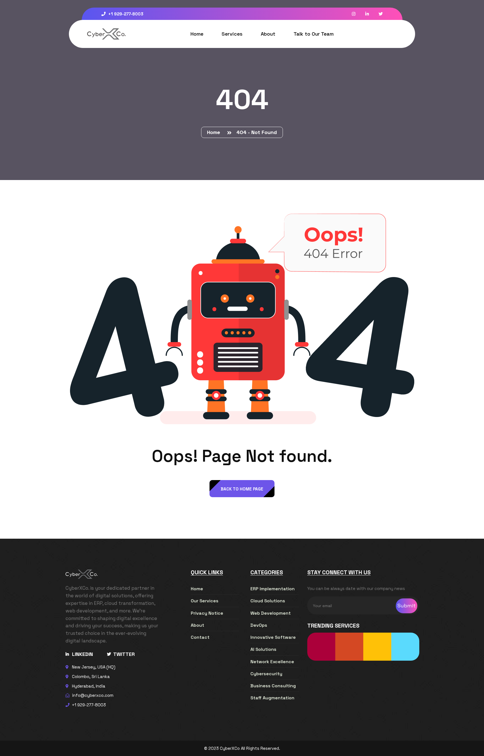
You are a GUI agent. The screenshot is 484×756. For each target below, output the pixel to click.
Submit (406, 605)
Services (232, 34)
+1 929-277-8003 (125, 14)
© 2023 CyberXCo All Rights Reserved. (242, 748)
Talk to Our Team (314, 34)
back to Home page (242, 489)
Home (196, 34)
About (268, 34)
